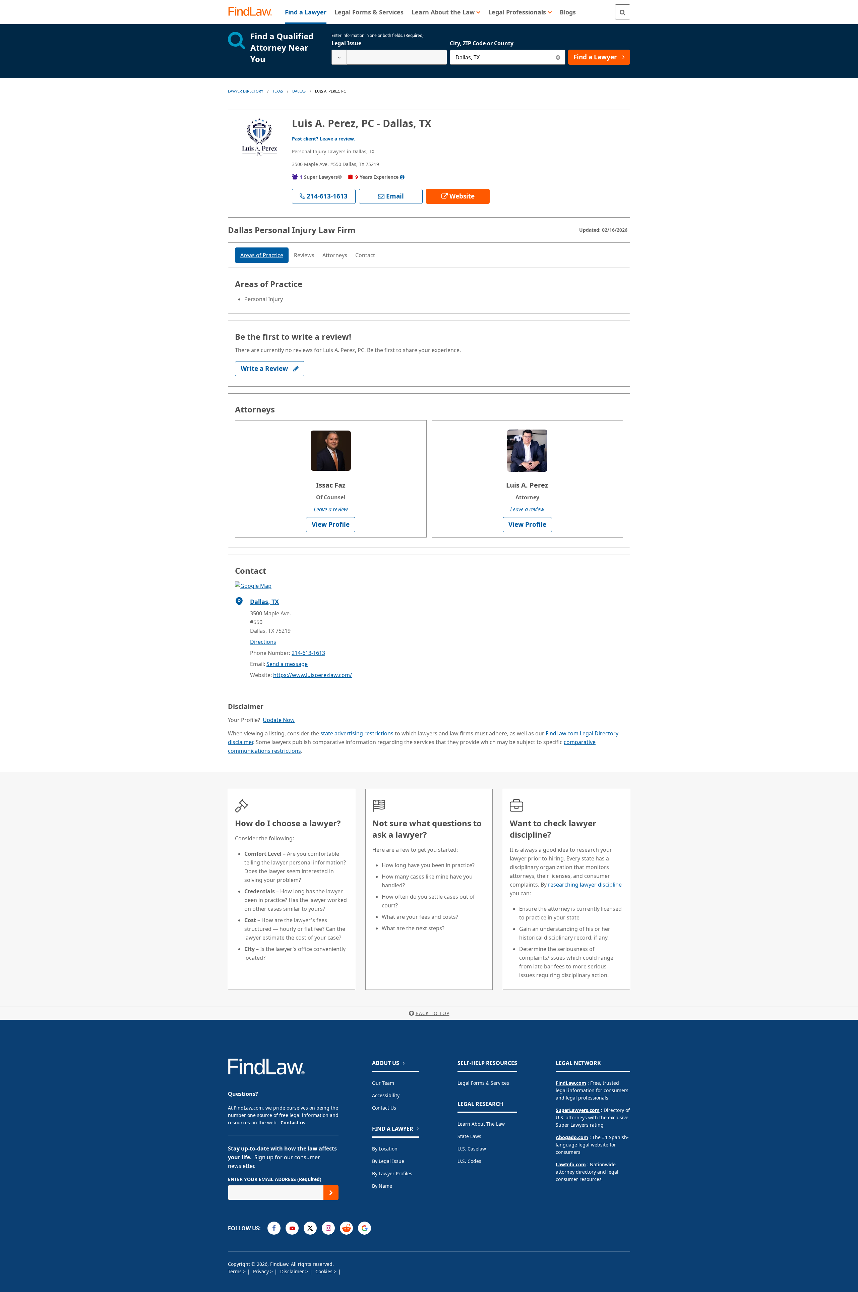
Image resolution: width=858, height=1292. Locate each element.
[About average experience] (402, 177)
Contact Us (384, 1108)
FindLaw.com (571, 1083)
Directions (263, 641)
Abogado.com (572, 1137)
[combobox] (389, 57)
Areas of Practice (261, 255)
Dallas (299, 91)
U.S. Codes (469, 1161)
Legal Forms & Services (483, 1083)
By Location (384, 1148)
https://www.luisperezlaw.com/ (312, 675)
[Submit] (331, 1192)
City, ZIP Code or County (481, 43)
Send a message (287, 664)
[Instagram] (328, 1228)
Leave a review (331, 509)
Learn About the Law (481, 1124)
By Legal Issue (388, 1161)
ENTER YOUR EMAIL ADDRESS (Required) (274, 1179)
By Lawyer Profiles (392, 1173)
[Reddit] (346, 1228)
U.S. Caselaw (471, 1148)
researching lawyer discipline (585, 884)
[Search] (622, 11)
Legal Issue (346, 43)
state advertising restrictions (356, 733)
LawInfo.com (571, 1164)
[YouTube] (292, 1228)
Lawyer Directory (245, 91)
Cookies (324, 1271)
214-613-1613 (308, 653)
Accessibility (386, 1095)
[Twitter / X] (310, 1228)
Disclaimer (292, 1271)
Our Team (383, 1083)
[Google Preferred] (364, 1228)
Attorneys (334, 255)
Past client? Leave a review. (323, 138)
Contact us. (294, 1122)
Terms (235, 1271)
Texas (277, 91)
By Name (382, 1186)
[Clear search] (557, 57)
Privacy (261, 1271)
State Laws (469, 1136)
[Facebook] (274, 1228)
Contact (365, 255)
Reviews (304, 255)
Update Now (279, 720)
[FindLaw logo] (253, 12)
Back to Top (432, 1013)
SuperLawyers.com (578, 1110)
